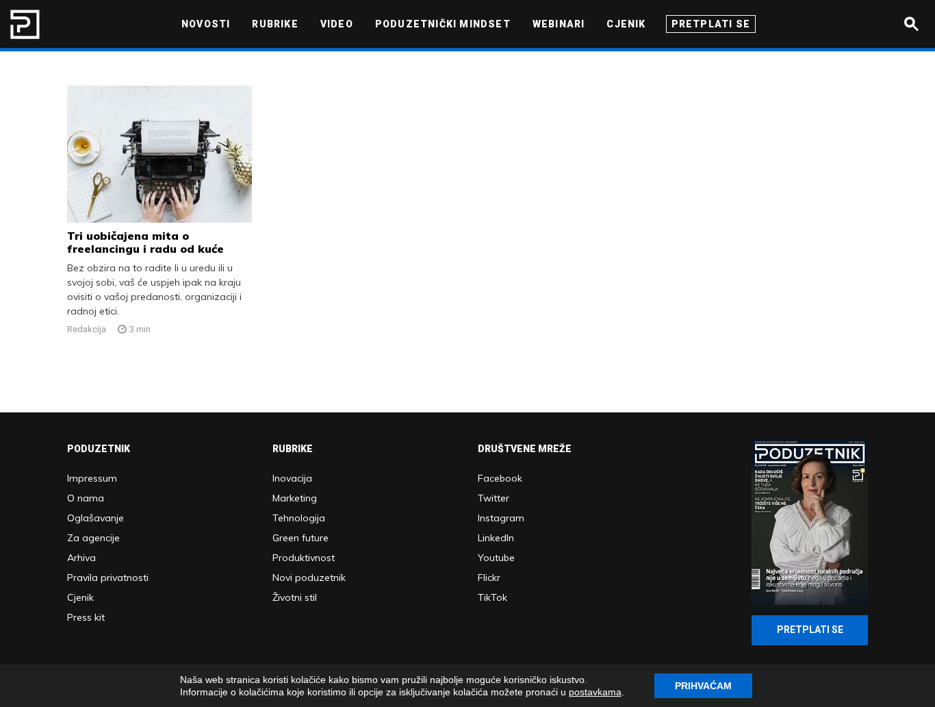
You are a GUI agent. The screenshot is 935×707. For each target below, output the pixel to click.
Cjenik (80, 597)
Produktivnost (303, 557)
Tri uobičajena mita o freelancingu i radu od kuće (145, 242)
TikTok (492, 597)
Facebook (500, 478)
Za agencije (93, 538)
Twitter (493, 498)
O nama (85, 498)
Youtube (496, 557)
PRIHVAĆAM (703, 685)
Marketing (294, 498)
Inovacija (292, 478)
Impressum (92, 478)
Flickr (489, 577)
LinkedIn (496, 538)
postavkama (595, 691)
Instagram (501, 518)
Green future (300, 538)
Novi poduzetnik (309, 577)
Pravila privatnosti (108, 577)
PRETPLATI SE (810, 629)
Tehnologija (298, 518)
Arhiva (81, 557)
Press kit (86, 617)
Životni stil (294, 597)
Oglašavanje (95, 518)
